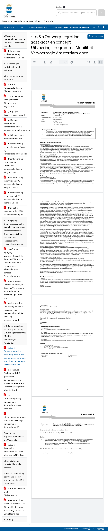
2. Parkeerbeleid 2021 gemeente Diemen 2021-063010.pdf (13, 101)
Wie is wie (48, 21)
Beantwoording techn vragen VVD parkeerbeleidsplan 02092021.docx (13, 182)
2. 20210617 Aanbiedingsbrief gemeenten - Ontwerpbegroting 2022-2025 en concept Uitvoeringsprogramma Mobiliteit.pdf (15, 380)
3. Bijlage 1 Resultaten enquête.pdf (14, 113)
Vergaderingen (21, 21)
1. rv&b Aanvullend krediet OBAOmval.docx (14, 492)
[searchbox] (76, 12)
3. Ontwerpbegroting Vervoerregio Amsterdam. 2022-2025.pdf (12, 402)
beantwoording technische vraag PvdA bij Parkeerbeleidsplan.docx (15, 149)
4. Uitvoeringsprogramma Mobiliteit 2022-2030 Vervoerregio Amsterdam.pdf (15, 420)
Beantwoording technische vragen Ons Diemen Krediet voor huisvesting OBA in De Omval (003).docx (14, 507)
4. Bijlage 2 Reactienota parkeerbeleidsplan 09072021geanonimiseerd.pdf (15, 125)
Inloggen (98, 529)
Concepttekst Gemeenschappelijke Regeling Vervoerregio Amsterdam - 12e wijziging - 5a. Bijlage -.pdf (14, 289)
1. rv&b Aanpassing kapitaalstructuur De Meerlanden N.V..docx (14, 450)
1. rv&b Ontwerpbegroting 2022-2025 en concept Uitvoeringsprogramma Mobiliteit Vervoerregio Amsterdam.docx (15, 356)
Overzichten (34, 21)
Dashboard (7, 21)
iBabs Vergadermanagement (76, 529)
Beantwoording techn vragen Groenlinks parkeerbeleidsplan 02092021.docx (13, 166)
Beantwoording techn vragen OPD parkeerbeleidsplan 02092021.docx (13, 198)
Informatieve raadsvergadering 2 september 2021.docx (14, 54)
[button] (101, 12)
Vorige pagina (97, 36)
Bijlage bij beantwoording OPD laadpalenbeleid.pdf (13, 211)
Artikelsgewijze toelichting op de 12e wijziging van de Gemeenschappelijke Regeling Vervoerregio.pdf (13, 311)
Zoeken (59, 7)
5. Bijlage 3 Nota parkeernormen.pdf (14, 137)
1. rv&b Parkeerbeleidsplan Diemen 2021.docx (13, 88)
